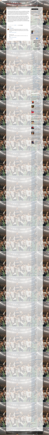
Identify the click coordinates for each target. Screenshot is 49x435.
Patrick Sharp (33, 357)
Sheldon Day (32, 382)
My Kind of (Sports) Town (13, 3)
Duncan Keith (33, 221)
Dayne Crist (32, 211)
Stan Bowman (33, 383)
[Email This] (19, 25)
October (34, 62)
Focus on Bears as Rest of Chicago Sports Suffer (38, 105)
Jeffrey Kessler (33, 259)
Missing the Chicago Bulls (36, 85)
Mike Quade (32, 336)
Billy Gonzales (33, 162)
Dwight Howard (33, 222)
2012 (33, 58)
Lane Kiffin (32, 306)
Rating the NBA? (35, 74)
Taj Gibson (32, 387)
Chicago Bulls (33, 185)
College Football (33, 195)
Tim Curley (32, 397)
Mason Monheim (33, 323)
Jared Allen (32, 250)
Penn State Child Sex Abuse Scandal (35, 359)
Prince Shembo (33, 362)
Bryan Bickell (32, 174)
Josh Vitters (32, 286)
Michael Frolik (33, 332)
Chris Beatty (32, 187)
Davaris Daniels (33, 206)
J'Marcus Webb (33, 246)
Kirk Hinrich (32, 299)
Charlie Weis (32, 181)
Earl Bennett (32, 225)
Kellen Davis (32, 294)
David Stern (32, 209)
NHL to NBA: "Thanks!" (35, 73)
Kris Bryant (32, 300)
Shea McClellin (33, 381)
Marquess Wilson (33, 320)
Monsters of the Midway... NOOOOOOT (36, 87)
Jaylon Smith (32, 256)
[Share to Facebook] (21, 25)
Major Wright (32, 311)
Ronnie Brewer (33, 373)
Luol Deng (32, 310)
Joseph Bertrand (33, 283)
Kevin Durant (33, 297)
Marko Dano (32, 319)
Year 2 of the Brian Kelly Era (36, 84)
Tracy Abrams (33, 405)
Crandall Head (33, 198)
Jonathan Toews (33, 280)
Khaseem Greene (33, 298)
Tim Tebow (32, 399)
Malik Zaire (32, 312)
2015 (33, 55)
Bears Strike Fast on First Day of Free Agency (38, 132)
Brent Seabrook (33, 169)
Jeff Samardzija (33, 258)
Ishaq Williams (33, 245)
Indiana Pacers (33, 244)
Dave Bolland (33, 207)
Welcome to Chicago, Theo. (36, 72)
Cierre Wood (32, 194)
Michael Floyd (33, 331)
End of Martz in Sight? (35, 75)
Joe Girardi (32, 268)
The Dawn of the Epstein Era (36, 88)
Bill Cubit (32, 160)
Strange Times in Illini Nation (36, 81)
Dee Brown (32, 212)
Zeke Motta (32, 421)
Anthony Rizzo (33, 156)
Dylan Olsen (32, 224)
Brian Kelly (32, 171)
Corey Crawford (33, 196)
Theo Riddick (33, 394)
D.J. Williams (32, 200)
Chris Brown (32, 188)
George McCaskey (33, 236)
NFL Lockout (32, 346)
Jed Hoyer (32, 257)
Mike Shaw (32, 337)
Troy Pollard (32, 407)
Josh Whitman (33, 287)
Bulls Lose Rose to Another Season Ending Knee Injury (38, 127)
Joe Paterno (32, 269)
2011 (33, 59)
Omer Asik (32, 355)
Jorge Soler (32, 282)
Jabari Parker (33, 247)
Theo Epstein (33, 393)
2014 (33, 56)
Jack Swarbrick (33, 248)
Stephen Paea (33, 385)
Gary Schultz (32, 234)
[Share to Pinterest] (22, 25)
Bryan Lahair (32, 175)
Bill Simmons (32, 161)
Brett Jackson (33, 170)
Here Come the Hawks (35, 83)
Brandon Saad (33, 168)
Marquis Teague (33, 321)
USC (32, 411)
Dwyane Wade (33, 223)
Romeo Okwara (33, 370)
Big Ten (32, 159)
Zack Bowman (33, 419)
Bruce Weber (33, 173)
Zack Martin (32, 420)
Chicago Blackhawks (33, 184)
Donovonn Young (33, 220)
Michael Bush (33, 330)
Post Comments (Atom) (13, 43)
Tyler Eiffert (32, 408)
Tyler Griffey (32, 409)
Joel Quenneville (33, 270)
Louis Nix (32, 308)
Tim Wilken (32, 400)
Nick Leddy (32, 348)
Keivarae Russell (33, 293)
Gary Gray (32, 233)
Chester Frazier (33, 182)
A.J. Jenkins (32, 147)
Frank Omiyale (33, 231)
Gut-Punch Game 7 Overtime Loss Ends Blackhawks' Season (36, 96)
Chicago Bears (33, 183)
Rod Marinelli (33, 369)
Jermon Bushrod (33, 261)
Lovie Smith (32, 309)
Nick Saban (32, 349)
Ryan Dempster (33, 375)
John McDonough (33, 273)
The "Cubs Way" (35, 67)
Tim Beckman (33, 396)
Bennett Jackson (33, 158)
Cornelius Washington (34, 197)
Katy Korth (10, 28)
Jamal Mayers (33, 249)
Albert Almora (33, 150)
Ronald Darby (33, 372)
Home (32, 425)
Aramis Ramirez (33, 157)
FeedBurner (38, 19)
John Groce (32, 271)
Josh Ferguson (33, 284)
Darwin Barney (33, 205)
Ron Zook (32, 371)
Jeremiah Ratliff (33, 260)
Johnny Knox (33, 275)
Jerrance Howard (33, 262)
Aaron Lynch (32, 149)
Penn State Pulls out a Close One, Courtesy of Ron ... (37, 63)
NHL (31, 347)
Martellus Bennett (33, 322)
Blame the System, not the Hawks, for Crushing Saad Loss (38, 111)
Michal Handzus (33, 334)
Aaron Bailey (32, 148)
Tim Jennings (33, 398)
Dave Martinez (33, 208)
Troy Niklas (32, 406)
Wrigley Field (33, 418)
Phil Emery (32, 361)
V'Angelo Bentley (33, 412)
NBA (31, 344)
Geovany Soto (33, 237)
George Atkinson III (33, 235)
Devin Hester (33, 218)
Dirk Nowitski (32, 219)
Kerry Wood (32, 296)
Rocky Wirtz (32, 368)
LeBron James (33, 307)
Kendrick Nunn (33, 295)
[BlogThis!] (20, 25)
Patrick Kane (32, 356)
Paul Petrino (32, 358)
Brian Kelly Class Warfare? (36, 66)
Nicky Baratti (32, 350)
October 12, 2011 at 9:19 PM (12, 32)
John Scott (32, 274)
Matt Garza (32, 325)
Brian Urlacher (33, 172)
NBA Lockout (34, 80)
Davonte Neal (33, 210)
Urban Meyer (33, 410)
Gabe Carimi (32, 232)
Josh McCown (33, 285)
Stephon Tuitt (33, 386)
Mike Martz (34, 82)
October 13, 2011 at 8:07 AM (12, 37)
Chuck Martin (33, 193)
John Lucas (32, 272)
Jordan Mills (32, 281)
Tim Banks (32, 395)
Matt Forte (32, 324)
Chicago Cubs (33, 186)
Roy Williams (32, 374)
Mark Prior (32, 318)
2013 (33, 57)
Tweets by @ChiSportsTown (34, 12)
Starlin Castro (33, 384)
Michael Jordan (33, 333)
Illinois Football (33, 243)
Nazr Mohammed (33, 343)
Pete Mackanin (33, 360)
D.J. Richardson (33, 199)
